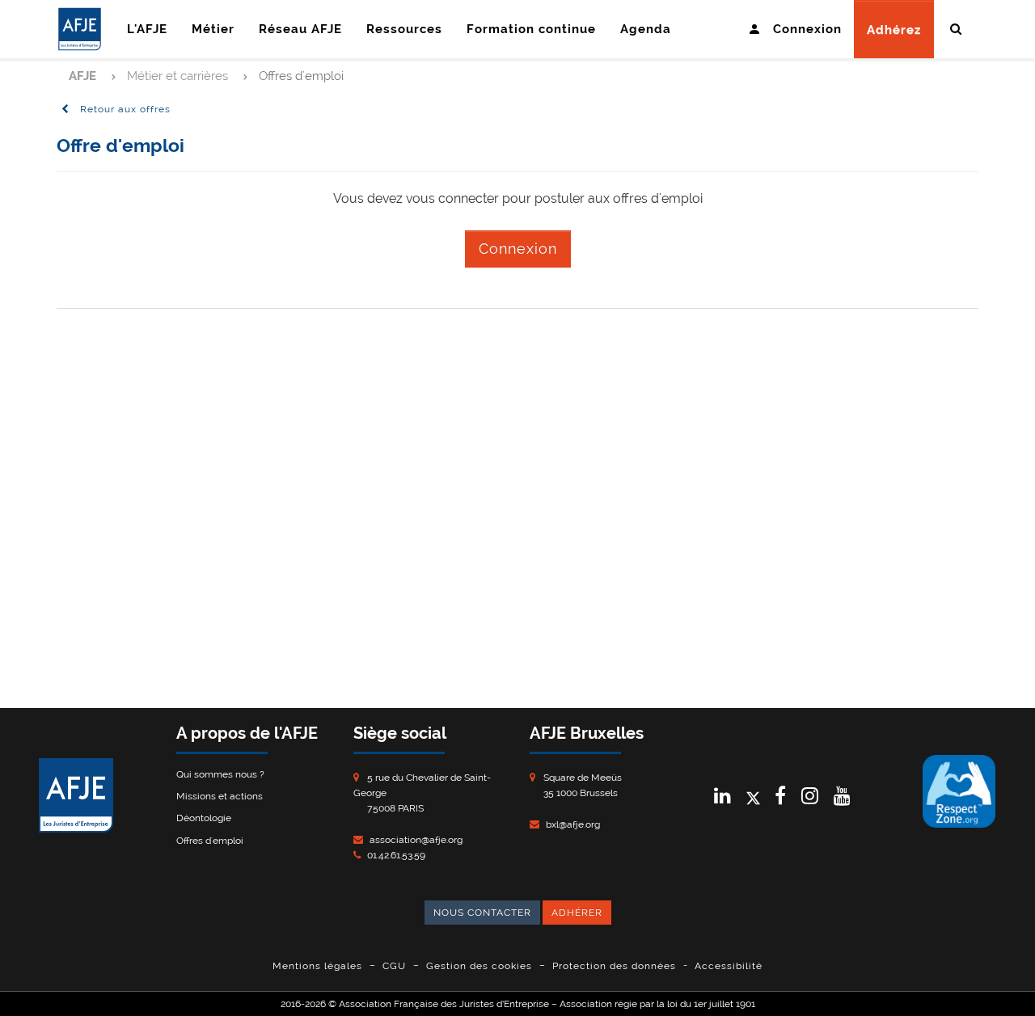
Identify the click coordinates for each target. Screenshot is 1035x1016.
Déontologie (203, 818)
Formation (531, 29)
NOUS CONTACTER (482, 912)
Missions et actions (219, 796)
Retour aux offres (124, 109)
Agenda (645, 29)
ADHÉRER (576, 912)
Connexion (518, 248)
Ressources (404, 29)
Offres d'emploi (209, 840)
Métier (213, 29)
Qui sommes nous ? (220, 774)
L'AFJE (147, 29)
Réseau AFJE (300, 29)
